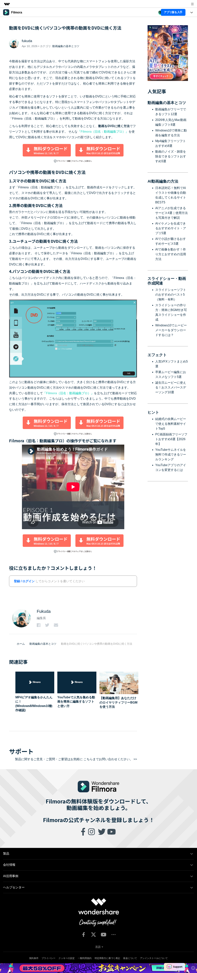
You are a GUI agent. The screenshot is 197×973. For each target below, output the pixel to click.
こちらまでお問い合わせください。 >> (110, 759)
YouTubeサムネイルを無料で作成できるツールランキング (170, 454)
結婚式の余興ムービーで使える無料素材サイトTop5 (170, 423)
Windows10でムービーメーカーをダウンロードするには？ (171, 330)
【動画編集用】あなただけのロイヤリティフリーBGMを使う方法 (118, 702)
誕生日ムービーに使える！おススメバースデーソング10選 (170, 387)
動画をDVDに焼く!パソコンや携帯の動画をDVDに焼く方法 (96, 643)
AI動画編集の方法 (163, 181)
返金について (130, 958)
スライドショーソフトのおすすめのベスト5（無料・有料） (170, 294)
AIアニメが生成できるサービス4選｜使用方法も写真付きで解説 (171, 212)
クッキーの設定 (66, 958)
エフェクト (157, 355)
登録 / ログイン (24, 581)
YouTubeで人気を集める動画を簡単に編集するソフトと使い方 (76, 702)
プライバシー (48, 958)
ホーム (21, 643)
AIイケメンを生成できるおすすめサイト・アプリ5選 (170, 228)
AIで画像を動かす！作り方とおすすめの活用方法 (170, 254)
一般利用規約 (85, 958)
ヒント (153, 412)
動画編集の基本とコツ (65, 46)
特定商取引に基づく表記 (107, 958)
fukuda (27, 41)
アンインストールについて (154, 958)
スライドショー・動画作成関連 (167, 280)
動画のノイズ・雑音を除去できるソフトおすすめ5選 (170, 156)
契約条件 (33, 958)
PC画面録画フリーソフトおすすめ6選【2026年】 (171, 439)
